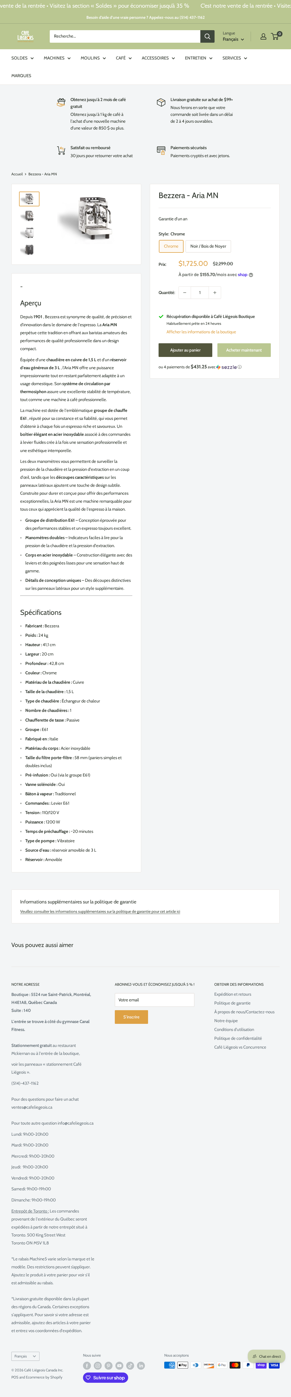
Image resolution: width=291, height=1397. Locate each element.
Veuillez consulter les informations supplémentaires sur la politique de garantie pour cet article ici (100, 911)
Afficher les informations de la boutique (201, 331)
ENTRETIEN (195, 58)
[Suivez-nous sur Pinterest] (109, 1366)
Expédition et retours (232, 994)
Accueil (17, 174)
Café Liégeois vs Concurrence (240, 1047)
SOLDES (19, 58)
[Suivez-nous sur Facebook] (87, 1366)
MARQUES (21, 75)
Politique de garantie (232, 1003)
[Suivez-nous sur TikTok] (130, 1366)
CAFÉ (121, 58)
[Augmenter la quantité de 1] (215, 293)
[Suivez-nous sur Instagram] (98, 1366)
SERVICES (232, 58)
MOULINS (90, 58)
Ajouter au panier (185, 350)
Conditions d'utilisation (234, 1029)
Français (20, 1356)
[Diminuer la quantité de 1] (185, 293)
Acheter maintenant (244, 350)
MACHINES (54, 58)
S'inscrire (131, 1017)
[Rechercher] (207, 36)
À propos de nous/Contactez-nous (244, 1011)
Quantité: (167, 292)
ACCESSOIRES (155, 58)
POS (14, 1377)
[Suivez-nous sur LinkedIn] (141, 1366)
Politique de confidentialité (238, 1038)
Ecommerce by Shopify (44, 1377)
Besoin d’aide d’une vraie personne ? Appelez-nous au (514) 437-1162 (145, 17)
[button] (215, 367)
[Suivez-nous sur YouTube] (119, 1366)
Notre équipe (226, 1020)
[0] (274, 36)
